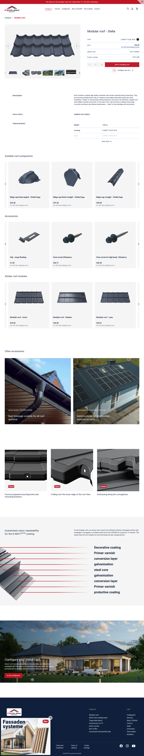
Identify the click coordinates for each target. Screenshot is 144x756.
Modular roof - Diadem (62, 317)
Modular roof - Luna (104, 317)
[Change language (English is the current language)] (142, 1)
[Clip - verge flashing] (29, 237)
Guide (129, 726)
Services (130, 718)
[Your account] (132, 9)
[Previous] (8, 45)
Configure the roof (124, 70)
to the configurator (13, 675)
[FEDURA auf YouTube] (132, 746)
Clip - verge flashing (18, 257)
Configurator (131, 715)
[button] (107, 141)
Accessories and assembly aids (100, 732)
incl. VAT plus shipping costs (130, 47)
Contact (130, 723)
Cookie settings (87, 747)
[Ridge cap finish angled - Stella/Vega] (29, 177)
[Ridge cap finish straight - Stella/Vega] (72, 177)
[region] (42, 50)
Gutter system (94, 726)
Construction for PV (96, 723)
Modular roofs (94, 715)
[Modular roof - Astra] (29, 297)
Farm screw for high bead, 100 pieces (111, 257)
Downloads (131, 729)
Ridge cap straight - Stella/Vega (109, 197)
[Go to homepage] (12, 9)
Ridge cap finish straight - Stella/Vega (69, 197)
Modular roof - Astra (18, 317)
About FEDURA (132, 720)
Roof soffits (93, 729)
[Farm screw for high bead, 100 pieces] (115, 237)
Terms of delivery (74, 747)
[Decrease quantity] (89, 64)
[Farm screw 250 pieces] (72, 237)
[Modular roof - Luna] (115, 297)
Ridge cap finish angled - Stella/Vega (25, 197)
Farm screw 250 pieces (62, 257)
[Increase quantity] (102, 64)
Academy (130, 734)
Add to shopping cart (122, 65)
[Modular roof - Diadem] (72, 297)
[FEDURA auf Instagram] (126, 746)
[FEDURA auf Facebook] (120, 746)
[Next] (76, 45)
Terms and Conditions (59, 747)
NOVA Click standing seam (98, 718)
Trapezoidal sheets (95, 720)
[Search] (128, 9)
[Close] (50, 718)
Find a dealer (131, 732)
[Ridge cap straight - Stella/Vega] (115, 177)
